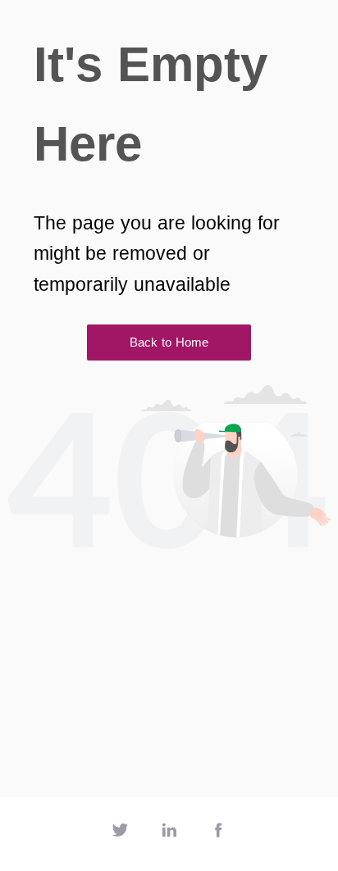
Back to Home (169, 342)
